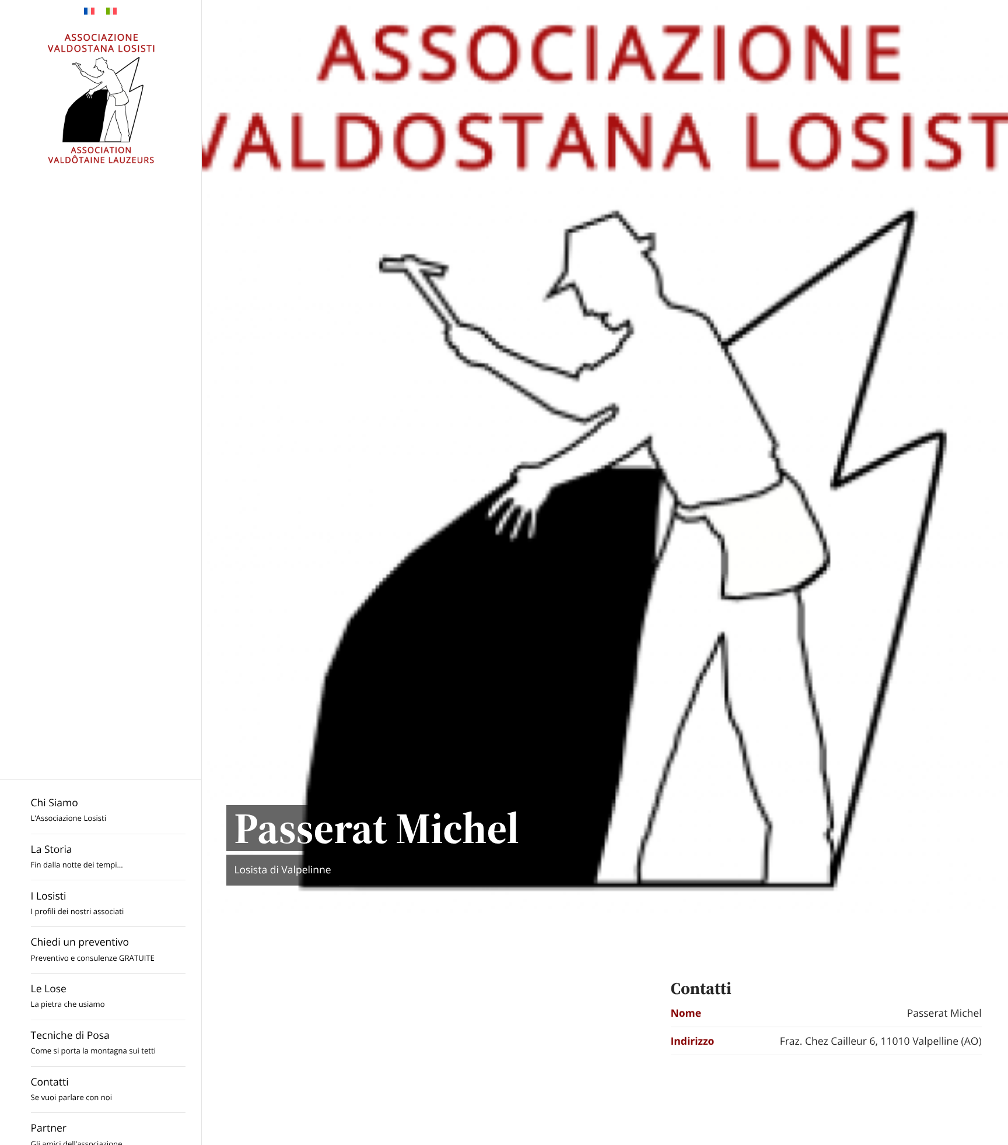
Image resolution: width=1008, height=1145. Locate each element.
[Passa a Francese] (89, 11)
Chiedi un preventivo (93, 949)
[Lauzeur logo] (100, 98)
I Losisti (77, 902)
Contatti (72, 1088)
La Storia (77, 856)
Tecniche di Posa (93, 1042)
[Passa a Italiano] (111, 11)
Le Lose (68, 995)
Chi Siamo (68, 809)
